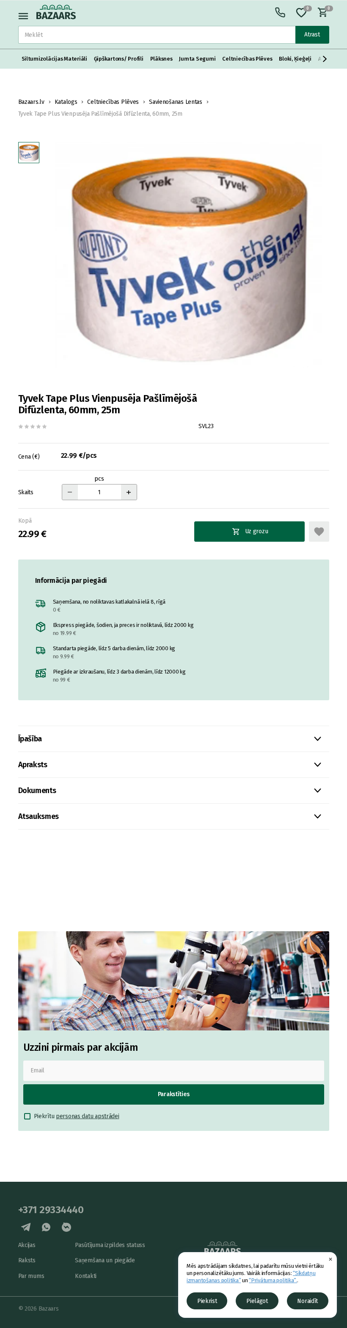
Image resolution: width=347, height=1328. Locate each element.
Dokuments (37, 790)
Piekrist (207, 1301)
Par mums (31, 1276)
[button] (325, 59)
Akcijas (27, 1245)
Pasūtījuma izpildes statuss (110, 1245)
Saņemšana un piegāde (105, 1260)
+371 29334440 (51, 1209)
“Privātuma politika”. (273, 1280)
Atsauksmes (38, 816)
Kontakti (85, 1276)
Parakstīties (174, 1094)
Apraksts (32, 764)
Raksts (27, 1260)
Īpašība (30, 738)
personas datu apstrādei (87, 1116)
